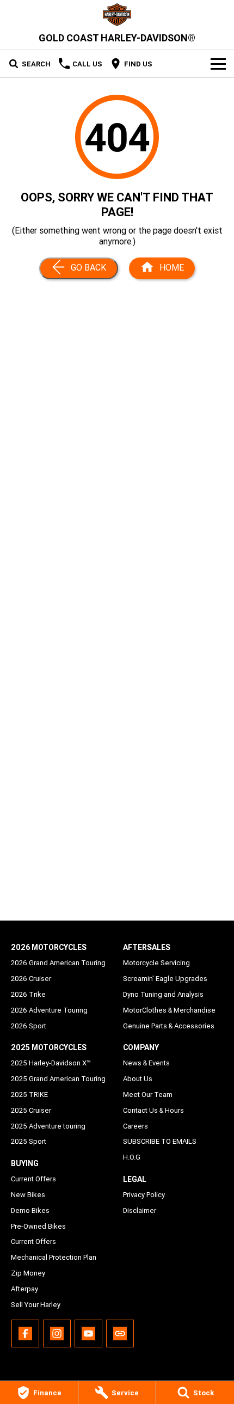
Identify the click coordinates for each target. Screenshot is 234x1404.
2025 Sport (28, 1141)
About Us (137, 1078)
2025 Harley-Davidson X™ (51, 1063)
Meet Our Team (148, 1094)
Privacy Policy (144, 1194)
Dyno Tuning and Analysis (163, 994)
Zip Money (28, 1273)
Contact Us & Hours (153, 1110)
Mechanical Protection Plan (53, 1257)
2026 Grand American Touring (58, 962)
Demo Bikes (30, 1210)
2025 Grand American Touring (58, 1078)
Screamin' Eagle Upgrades (165, 978)
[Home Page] (117, 14)
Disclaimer (139, 1210)
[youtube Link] (88, 1333)
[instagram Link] (56, 1333)
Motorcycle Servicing (156, 962)
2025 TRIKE (29, 1094)
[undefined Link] (120, 1333)
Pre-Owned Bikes (38, 1226)
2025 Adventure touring (48, 1126)
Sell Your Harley (35, 1304)
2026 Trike (28, 994)
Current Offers (33, 1179)
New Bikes (28, 1194)
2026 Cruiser (31, 978)
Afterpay (24, 1288)
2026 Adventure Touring (49, 1010)
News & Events (146, 1063)
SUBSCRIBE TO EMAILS (159, 1141)
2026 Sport (28, 1026)
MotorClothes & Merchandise (169, 1010)
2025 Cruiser (31, 1110)
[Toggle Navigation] (218, 63)
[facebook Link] (25, 1333)
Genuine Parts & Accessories (168, 1026)
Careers (135, 1126)
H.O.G (131, 1157)
